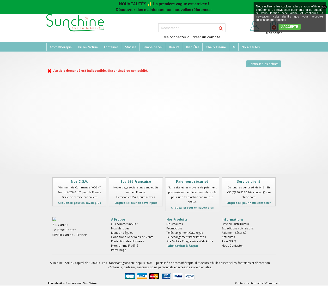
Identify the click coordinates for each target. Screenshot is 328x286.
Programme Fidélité (124, 246)
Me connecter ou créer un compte (192, 37)
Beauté (174, 47)
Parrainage (118, 250)
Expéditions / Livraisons (238, 228)
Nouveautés (251, 47)
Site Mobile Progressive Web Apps (189, 241)
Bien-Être (192, 47)
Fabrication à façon (182, 246)
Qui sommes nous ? (124, 224)
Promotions (174, 228)
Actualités (228, 237)
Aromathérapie (61, 47)
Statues (130, 47)
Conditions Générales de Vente (132, 237)
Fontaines (111, 47)
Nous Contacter (232, 246)
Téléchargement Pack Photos (186, 237)
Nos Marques (120, 228)
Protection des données (127, 241)
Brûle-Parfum (88, 47)
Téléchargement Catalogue (184, 233)
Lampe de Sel (153, 47)
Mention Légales (122, 233)
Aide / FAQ (229, 241)
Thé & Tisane (216, 47)
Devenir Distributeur (235, 224)
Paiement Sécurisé (234, 233)
